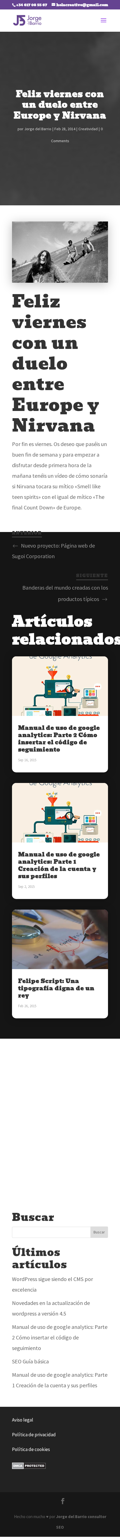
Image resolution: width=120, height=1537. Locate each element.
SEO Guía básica (30, 1361)
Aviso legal (22, 1420)
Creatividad (88, 128)
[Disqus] (60, 1118)
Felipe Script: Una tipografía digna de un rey (56, 988)
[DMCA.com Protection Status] (29, 1467)
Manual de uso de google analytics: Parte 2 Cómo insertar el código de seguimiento (59, 738)
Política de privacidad (34, 1435)
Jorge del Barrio (37, 128)
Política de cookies (31, 1449)
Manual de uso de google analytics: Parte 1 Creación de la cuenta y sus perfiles (59, 865)
